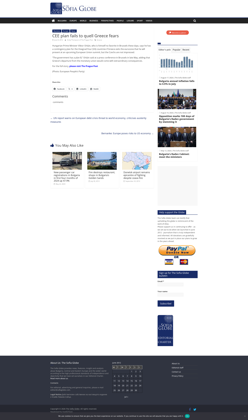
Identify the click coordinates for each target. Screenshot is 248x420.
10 (140, 376)
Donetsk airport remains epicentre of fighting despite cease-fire (136, 175)
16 (136, 381)
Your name (162, 291)
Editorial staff (177, 367)
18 (115, 385)
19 (119, 385)
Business (94, 20)
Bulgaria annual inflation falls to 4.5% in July (176, 82)
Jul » (126, 397)
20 (123, 385)
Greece (99, 40)
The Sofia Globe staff (183, 77)
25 (115, 390)
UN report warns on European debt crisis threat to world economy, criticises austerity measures (98, 119)
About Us (176, 363)
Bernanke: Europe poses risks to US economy (127, 133)
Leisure (130, 20)
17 (140, 381)
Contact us (176, 372)
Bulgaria (62, 20)
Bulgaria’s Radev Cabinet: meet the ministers (174, 155)
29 (132, 390)
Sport (140, 20)
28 (127, 390)
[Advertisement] (178, 186)
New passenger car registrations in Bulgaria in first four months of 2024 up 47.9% (67, 176)
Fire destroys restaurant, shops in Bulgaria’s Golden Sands (102, 175)
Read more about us (59, 378)
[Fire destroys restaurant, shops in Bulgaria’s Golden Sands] (102, 153)
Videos (149, 20)
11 (115, 381)
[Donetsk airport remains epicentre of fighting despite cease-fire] (137, 153)
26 (119, 390)
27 (123, 390)
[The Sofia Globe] (53, 20)
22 (132, 385)
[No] (244, 416)
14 (127, 381)
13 (123, 381)
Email (161, 281)
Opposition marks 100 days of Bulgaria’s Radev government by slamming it (176, 119)
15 (132, 381)
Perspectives (107, 20)
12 (119, 381)
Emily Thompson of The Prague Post (80, 40)
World (83, 20)
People (120, 20)
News (73, 31)
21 (127, 385)
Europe (73, 20)
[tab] (165, 50)
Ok (187, 416)
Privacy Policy (177, 376)
